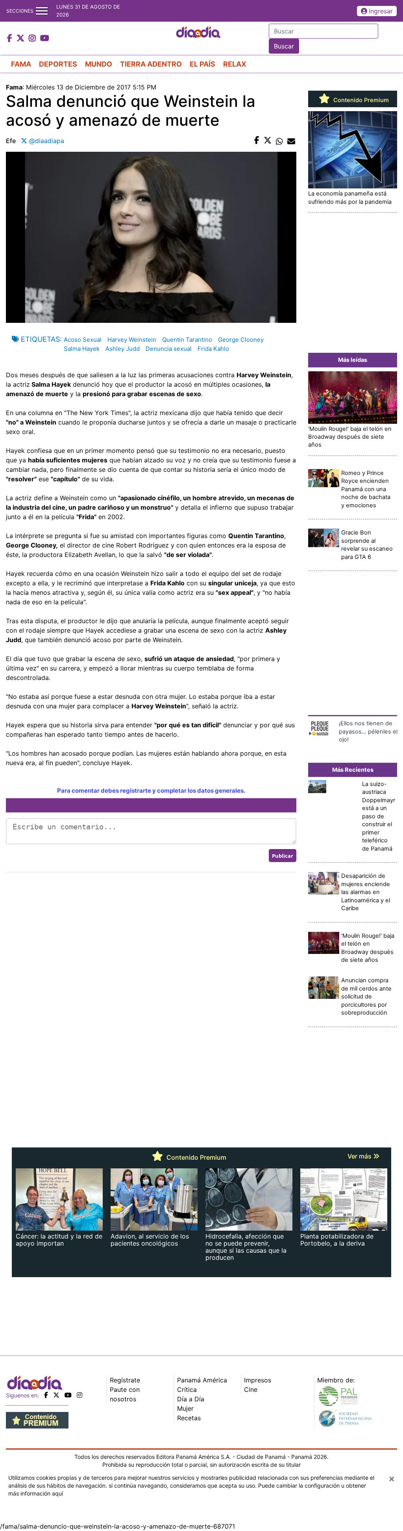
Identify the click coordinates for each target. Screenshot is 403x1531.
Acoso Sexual (83, 339)
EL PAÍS (202, 64)
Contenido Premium (360, 100)
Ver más (360, 1156)
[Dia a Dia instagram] (33, 39)
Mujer (185, 1408)
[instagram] (79, 1395)
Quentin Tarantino (187, 339)
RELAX (234, 64)
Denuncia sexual (169, 348)
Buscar (284, 46)
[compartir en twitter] (268, 141)
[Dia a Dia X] (21, 39)
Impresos (257, 1380)
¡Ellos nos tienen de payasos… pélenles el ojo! (368, 731)
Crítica (187, 1389)
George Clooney (241, 339)
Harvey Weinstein (131, 339)
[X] (56, 1395)
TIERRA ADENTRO (151, 64)
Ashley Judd (122, 348)
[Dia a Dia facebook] (10, 39)
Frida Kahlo (213, 348)
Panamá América (202, 1380)
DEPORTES (58, 64)
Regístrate (125, 1380)
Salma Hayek (82, 348)
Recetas (189, 1418)
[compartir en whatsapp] (279, 141)
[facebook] (46, 1395)
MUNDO (98, 64)
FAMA (21, 64)
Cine (250, 1389)
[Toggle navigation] (41, 11)
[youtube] (68, 1395)
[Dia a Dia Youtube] (44, 39)
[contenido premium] (37, 1419)
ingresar (381, 11)
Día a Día (190, 1399)
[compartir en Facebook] (256, 141)
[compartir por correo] (291, 141)
